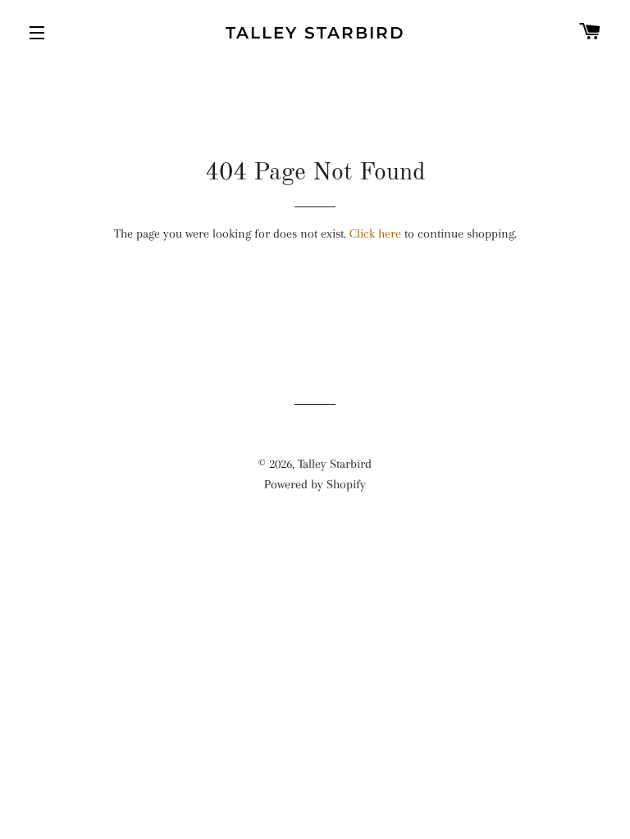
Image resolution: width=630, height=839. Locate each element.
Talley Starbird (315, 33)
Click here (375, 233)
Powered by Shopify (315, 484)
